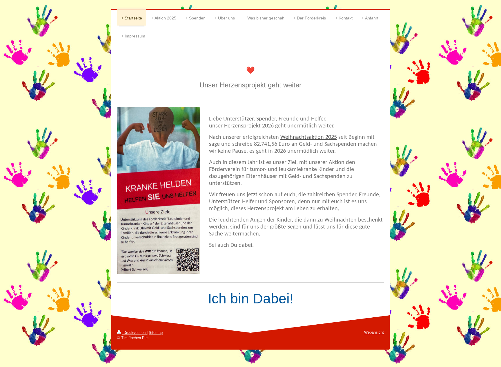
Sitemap (156, 332)
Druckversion (134, 332)
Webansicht (374, 332)
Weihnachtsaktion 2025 (308, 137)
